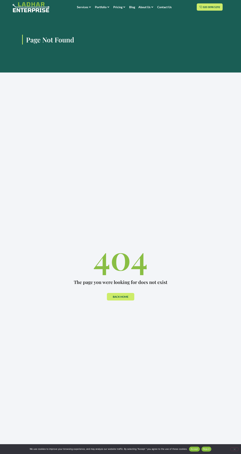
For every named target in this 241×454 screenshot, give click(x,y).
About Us (144, 7)
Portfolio (101, 7)
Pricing (117, 7)
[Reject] (234, 449)
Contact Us (164, 7)
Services (82, 7)
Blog (132, 7)
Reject (206, 449)
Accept (194, 449)
